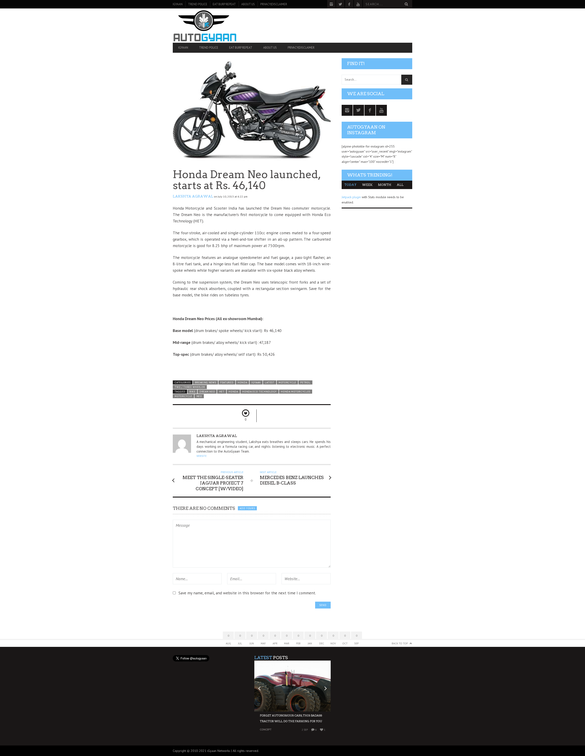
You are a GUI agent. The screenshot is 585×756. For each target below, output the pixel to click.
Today (350, 185)
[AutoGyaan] (209, 25)
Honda (242, 382)
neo (199, 396)
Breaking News (205, 382)
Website (202, 456)
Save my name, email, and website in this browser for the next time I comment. (247, 592)
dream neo (207, 391)
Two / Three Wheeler (190, 387)
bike (192, 391)
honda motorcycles (295, 391)
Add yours (247, 508)
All (400, 185)
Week (367, 185)
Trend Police (197, 4)
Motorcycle (287, 382)
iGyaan (178, 4)
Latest (269, 382)
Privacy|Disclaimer (273, 4)
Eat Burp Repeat (224, 4)
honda (233, 391)
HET (221, 391)
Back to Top (400, 643)
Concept (265, 729)
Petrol (305, 382)
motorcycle (183, 396)
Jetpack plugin (351, 197)
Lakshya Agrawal (193, 196)
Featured (227, 382)
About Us (248, 4)
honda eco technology (259, 391)
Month (384, 185)
